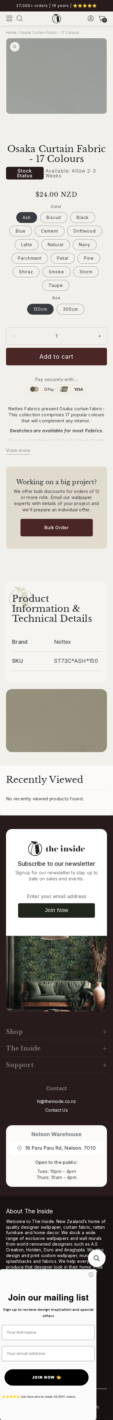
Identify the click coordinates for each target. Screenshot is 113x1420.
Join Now (56, 910)
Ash (27, 217)
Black (83, 217)
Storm (86, 271)
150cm (40, 309)
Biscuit (53, 217)
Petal (62, 258)
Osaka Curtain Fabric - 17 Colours (49, 32)
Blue (21, 230)
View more (18, 450)
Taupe (56, 285)
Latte (26, 244)
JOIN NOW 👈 (46, 1377)
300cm (70, 309)
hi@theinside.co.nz (56, 1101)
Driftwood (85, 230)
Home (11, 32)
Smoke (56, 271)
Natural (56, 244)
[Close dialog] (91, 1275)
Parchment (30, 258)
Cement (49, 230)
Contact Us (56, 1110)
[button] (9, 18)
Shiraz (26, 271)
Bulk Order (56, 527)
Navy (84, 244)
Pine (89, 258)
